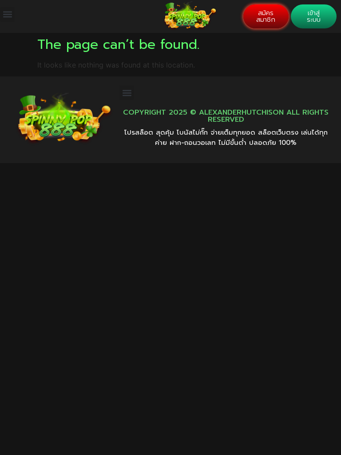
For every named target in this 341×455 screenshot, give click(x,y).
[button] (7, 14)
